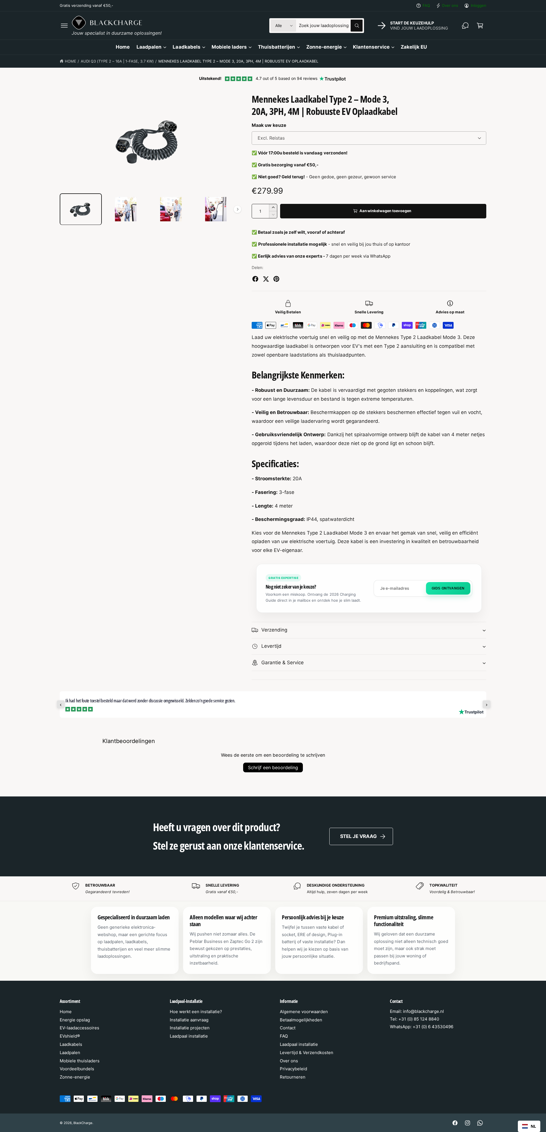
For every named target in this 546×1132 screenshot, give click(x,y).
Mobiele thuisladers (80, 1060)
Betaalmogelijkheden (301, 1020)
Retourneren (292, 1077)
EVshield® (70, 1036)
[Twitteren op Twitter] (266, 279)
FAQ (426, 5)
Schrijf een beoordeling (273, 767)
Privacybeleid (293, 1068)
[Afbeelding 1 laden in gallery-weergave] (81, 209)
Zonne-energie (324, 47)
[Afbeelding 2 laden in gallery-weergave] (126, 209)
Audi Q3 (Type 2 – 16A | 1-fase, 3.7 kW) (117, 61)
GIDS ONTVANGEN (448, 588)
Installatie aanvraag (189, 1020)
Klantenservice (371, 47)
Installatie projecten (190, 1027)
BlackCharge (82, 1123)
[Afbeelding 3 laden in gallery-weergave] (171, 209)
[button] (64, 25)
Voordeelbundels (77, 1068)
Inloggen (478, 5)
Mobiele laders (229, 47)
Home (70, 61)
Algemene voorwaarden (304, 1011)
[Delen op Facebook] (255, 279)
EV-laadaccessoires (79, 1027)
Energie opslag (75, 1020)
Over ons (450, 5)
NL (533, 1126)
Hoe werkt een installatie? (196, 1011)
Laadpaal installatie (189, 1036)
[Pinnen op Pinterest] (276, 279)
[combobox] (330, 25)
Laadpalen (149, 47)
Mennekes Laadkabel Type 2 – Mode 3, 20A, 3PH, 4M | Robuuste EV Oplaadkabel (238, 61)
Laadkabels (186, 47)
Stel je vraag (358, 836)
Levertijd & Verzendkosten (306, 1052)
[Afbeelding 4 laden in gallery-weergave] (216, 209)
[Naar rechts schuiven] (237, 209)
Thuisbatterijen (276, 47)
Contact (287, 1027)
